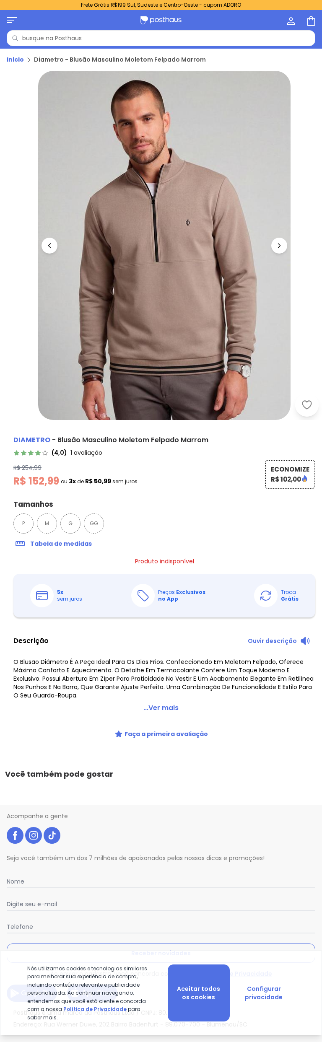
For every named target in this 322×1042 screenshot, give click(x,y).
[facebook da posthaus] (15, 835)
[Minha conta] (290, 20)
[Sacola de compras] (310, 20)
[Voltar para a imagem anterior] (49, 246)
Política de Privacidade (95, 1009)
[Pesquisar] (15, 38)
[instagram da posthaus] (33, 835)
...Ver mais (161, 708)
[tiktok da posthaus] (52, 835)
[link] (57, 452)
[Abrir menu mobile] (12, 20)
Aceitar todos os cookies (198, 993)
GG (94, 523)
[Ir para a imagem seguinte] (279, 246)
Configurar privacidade (264, 993)
